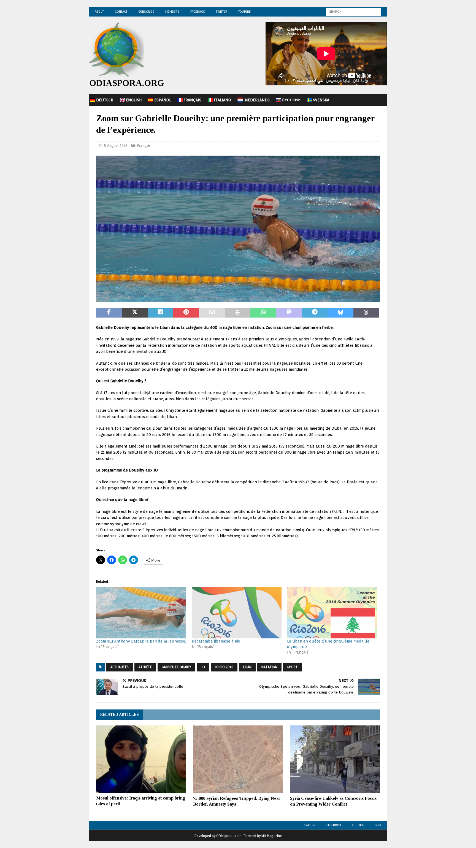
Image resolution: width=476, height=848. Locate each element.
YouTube (244, 11)
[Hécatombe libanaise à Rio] (237, 613)
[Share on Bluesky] (340, 313)
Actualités (119, 667)
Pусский (291, 100)
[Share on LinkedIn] (160, 313)
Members (172, 11)
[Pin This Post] (186, 313)
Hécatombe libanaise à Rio (216, 641)
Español (162, 100)
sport (292, 667)
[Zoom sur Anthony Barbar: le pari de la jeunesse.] (141, 613)
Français (192, 100)
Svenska (321, 100)
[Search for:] (353, 11)
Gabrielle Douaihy (176, 667)
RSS (378, 825)
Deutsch (104, 100)
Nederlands (257, 100)
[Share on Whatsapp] (263, 313)
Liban (247, 667)
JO (203, 667)
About (99, 11)
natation (269, 667)
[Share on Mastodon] (289, 313)
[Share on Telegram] (315, 313)
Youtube (358, 825)
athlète (145, 667)
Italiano (222, 100)
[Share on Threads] (366, 313)
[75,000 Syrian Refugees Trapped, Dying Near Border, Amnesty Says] (238, 759)
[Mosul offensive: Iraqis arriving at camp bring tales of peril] (141, 759)
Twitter (221, 11)
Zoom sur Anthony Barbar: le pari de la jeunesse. (141, 641)
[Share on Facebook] (109, 313)
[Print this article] (237, 313)
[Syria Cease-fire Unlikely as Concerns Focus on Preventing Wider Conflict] (335, 759)
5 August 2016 (116, 145)
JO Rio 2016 (224, 667)
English (134, 100)
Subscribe (146, 11)
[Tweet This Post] (134, 313)
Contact (121, 11)
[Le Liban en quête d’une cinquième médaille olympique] (332, 613)
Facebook (197, 11)
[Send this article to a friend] (212, 313)
